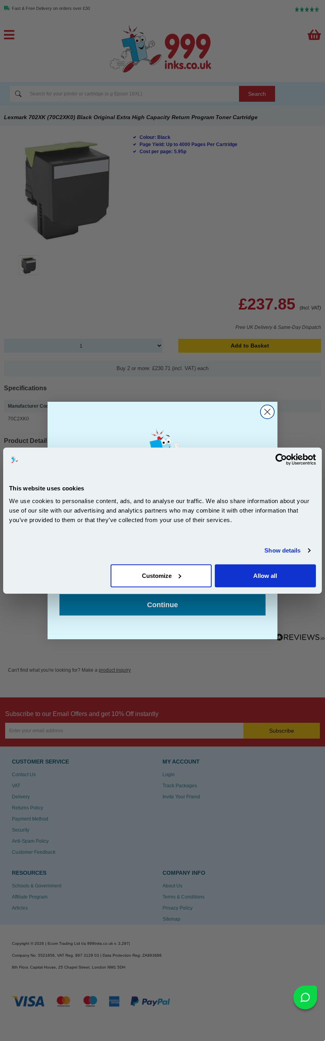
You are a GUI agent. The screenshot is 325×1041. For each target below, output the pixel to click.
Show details (282, 550)
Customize (157, 575)
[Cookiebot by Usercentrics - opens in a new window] (281, 459)
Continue (162, 605)
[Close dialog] (267, 412)
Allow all (265, 575)
